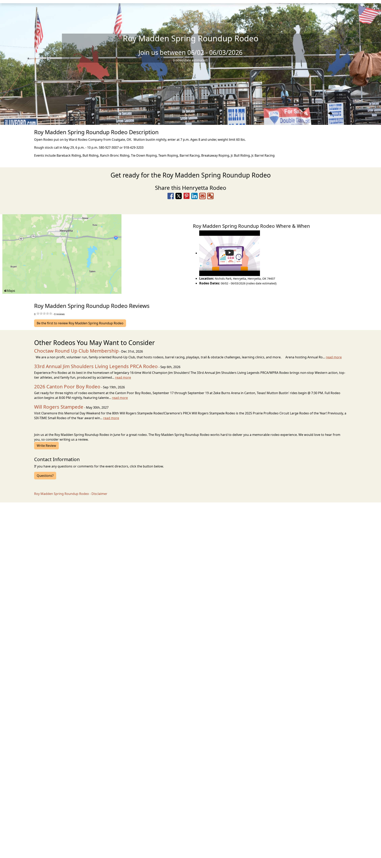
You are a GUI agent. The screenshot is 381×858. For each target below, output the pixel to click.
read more (334, 357)
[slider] (44, 313)
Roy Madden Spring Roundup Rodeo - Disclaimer (70, 494)
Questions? (45, 475)
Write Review (46, 445)
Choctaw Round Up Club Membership (76, 350)
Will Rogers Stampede (58, 406)
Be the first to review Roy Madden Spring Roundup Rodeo (80, 323)
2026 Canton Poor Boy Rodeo (67, 386)
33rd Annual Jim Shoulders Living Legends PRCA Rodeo (96, 366)
